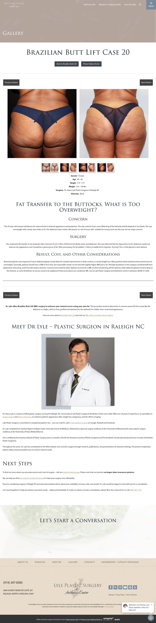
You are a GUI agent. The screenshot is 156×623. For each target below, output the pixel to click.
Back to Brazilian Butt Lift (67, 64)
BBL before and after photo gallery (99, 315)
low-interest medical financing (32, 478)
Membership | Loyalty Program (120, 562)
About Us (22, 562)
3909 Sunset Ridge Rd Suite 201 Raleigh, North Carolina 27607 (18, 592)
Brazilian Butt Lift (68, 315)
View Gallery (90, 5)
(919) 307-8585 (130, 5)
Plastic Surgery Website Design (91, 619)
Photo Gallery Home (91, 64)
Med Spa (56, 562)
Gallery (73, 562)
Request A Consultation (110, 5)
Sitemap (111, 595)
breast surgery (8, 417)
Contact (89, 562)
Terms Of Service (131, 595)
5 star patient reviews (78, 423)
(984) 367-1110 (135, 490)
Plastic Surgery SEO (72, 619)
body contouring (24, 417)
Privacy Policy (120, 595)
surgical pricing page (71, 472)
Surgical (40, 562)
